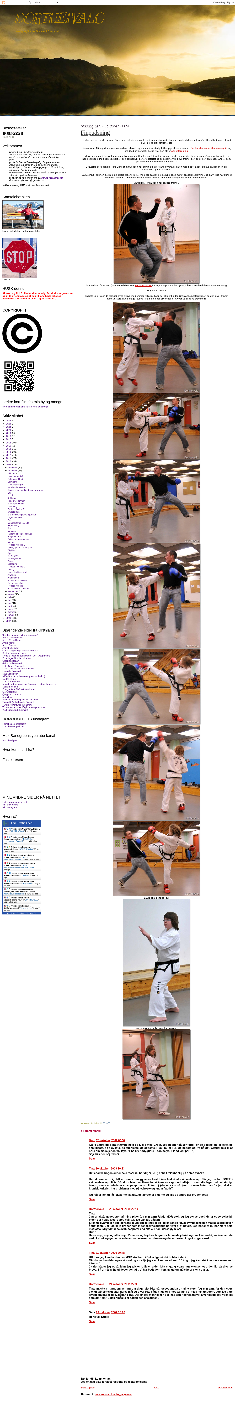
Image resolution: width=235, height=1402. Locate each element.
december (13, 467)
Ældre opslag (225, 1387)
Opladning (12, 564)
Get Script (11, 913)
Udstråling (12, 506)
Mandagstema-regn (17, 487)
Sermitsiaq (7, 697)
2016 (9, 442)
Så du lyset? (13, 556)
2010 (9, 461)
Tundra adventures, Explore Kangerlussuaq (23, 707)
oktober (12, 473)
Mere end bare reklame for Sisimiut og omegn (25, 406)
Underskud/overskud (17, 572)
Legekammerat (15, 517)
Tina (92, 1168)
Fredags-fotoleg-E (16, 509)
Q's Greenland (9, 692)
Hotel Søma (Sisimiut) (13, 666)
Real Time (21, 913)
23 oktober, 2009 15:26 (110, 1312)
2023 (9, 427)
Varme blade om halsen (14, 894)
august (11, 594)
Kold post (12, 498)
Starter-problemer (16, 504)
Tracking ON (31, 913)
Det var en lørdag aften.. (19, 539)
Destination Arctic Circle (14, 653)
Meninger (12, 531)
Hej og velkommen (16, 501)
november (13, 470)
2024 (9, 423)
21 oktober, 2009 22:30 (123, 1284)
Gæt (10, 520)
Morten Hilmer (9, 679)
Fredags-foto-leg (15, 586)
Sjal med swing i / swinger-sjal (22, 515)
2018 (9, 436)
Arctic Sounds (9, 645)
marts (11, 609)
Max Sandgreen (10, 673)
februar (11, 612)
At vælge (12, 575)
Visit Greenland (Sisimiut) (15, 710)
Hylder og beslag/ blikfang (20, 534)
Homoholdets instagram (14, 724)
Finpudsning (95, 132)
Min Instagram (9, 807)
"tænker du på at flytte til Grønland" (20, 635)
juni (10, 600)
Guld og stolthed (15, 479)
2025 (9, 420)
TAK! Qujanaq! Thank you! (20, 547)
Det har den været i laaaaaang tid (209, 148)
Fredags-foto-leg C (16, 567)
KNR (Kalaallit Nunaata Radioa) (18, 668)
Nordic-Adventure (11, 681)
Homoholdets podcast (13, 726)
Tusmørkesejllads (16, 583)
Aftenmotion (13, 578)
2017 (9, 439)
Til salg (11, 569)
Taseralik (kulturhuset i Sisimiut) (18, 702)
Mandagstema (14, 558)
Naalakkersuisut (10, 686)
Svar (92, 1158)
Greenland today (10, 661)
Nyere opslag (88, 1387)
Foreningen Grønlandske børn (17, 658)
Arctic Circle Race (11, 640)
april (10, 606)
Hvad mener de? (15, 476)
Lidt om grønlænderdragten (15, 802)
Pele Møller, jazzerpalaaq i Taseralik (18, 840)
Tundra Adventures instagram (17, 704)
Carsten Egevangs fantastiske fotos (20, 650)
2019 (9, 433)
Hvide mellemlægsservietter (16, 858)
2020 (9, 430)
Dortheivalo (96, 1209)
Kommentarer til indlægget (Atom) (113, 1394)
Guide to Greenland (12, 663)
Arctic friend (8, 642)
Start (156, 1387)
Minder (11, 542)
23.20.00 (106, 1123)
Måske (26, 876)
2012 (9, 455)
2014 (9, 449)
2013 (9, 452)
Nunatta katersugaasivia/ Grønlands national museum (29, 684)
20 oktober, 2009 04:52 (110, 1140)
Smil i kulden (14, 512)
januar (11, 615)
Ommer (11, 561)
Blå (9, 528)
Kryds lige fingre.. (16, 484)
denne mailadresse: (52, 178)
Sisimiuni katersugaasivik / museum (20, 699)
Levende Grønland (11, 671)
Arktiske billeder (10, 648)
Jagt (10, 553)
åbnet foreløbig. (180, 150)
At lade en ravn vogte (17, 580)
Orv (9, 493)
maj (10, 603)
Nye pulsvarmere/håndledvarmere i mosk (19, 866)
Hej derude (27, 884)
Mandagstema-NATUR (18, 523)
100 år (11, 495)
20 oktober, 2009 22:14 (123, 1209)
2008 (9, 618)
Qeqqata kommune (11, 694)
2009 (9, 464)
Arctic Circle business (13, 637)
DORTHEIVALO (58, 18)
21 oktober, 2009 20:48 (110, 1252)
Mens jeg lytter (26, 908)
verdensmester (143, 285)
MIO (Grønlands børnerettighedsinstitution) (23, 676)
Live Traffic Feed (22, 823)
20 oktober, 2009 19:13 (110, 1168)
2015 (9, 445)
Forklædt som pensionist (19, 588)
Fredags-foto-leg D (16, 545)
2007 (9, 621)
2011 (9, 458)
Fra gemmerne (14, 536)
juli (9, 597)
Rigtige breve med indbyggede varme (25, 490)
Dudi (92, 1140)
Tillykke (11, 550)
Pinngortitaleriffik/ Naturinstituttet (18, 689)
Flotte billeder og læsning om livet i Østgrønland (26, 655)
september (13, 591)
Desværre (12, 482)
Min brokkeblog (10, 804)
